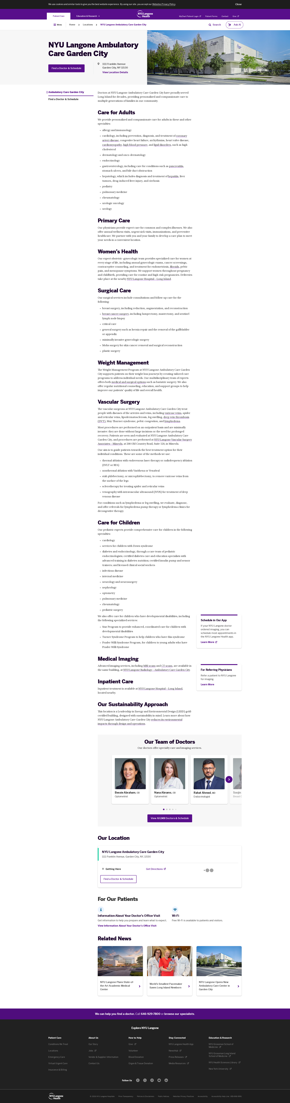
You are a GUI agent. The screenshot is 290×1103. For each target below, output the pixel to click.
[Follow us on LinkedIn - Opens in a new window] (166, 1080)
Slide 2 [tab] (167, 809)
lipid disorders (162, 145)
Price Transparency (125, 1096)
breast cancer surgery (115, 314)
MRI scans (149, 666)
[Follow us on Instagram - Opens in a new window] (152, 1080)
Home (72, 24)
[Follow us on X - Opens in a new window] (145, 1080)
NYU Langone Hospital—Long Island (149, 279)
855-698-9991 (236, 1096)
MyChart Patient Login (189, 16)
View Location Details (115, 72)
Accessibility (203, 1096)
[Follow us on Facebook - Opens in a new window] (138, 1080)
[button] (238, 4)
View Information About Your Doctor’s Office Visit (127, 925)
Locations (88, 24)
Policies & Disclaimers (145, 1096)
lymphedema (172, 421)
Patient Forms (211, 16)
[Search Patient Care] (209, 24)
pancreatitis (176, 166)
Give (235, 16)
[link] (130, 779)
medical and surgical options (128, 382)
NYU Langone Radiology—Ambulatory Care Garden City (156, 670)
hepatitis (173, 176)
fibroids (174, 267)
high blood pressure (135, 145)
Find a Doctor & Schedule (66, 68)
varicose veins (173, 413)
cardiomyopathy (112, 145)
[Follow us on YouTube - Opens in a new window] (159, 1080)
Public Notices (163, 1096)
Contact (225, 16)
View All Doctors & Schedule (170, 818)
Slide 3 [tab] (170, 809)
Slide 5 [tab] (175, 809)
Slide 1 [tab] (163, 809)
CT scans (166, 666)
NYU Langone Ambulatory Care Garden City (123, 24)
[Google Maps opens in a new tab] (208, 870)
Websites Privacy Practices (183, 1096)
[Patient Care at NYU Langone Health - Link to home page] (145, 14)
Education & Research (86, 16)
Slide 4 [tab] (172, 809)
